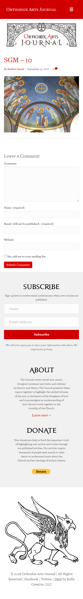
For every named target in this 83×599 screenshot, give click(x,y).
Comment (10, 163)
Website (9, 240)
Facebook (31, 579)
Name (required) (14, 208)
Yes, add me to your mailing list (26, 256)
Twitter (46, 579)
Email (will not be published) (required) (29, 224)
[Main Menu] (71, 9)
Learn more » (41, 415)
